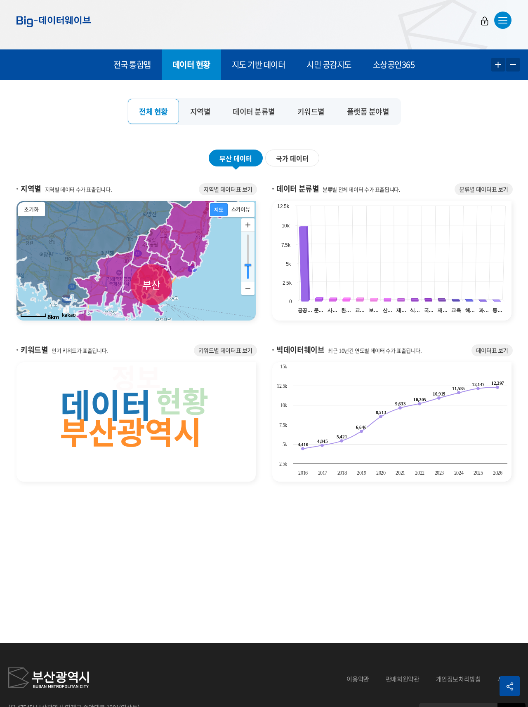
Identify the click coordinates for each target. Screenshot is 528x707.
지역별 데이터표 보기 (227, 189)
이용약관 (357, 679)
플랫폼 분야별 (368, 111)
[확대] (248, 225)
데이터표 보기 (492, 350)
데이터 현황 (191, 64)
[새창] (48, 679)
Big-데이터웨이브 (53, 21)
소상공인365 (394, 64)
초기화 (31, 209)
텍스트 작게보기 (513, 65)
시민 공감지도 (328, 64)
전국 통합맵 (132, 64)
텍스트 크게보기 (498, 65)
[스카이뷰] (241, 209)
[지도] (219, 209)
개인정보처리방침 (458, 679)
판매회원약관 (403, 679)
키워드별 (311, 111)
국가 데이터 (292, 158)
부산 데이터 (235, 158)
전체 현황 (153, 111)
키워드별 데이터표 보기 (225, 350)
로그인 (484, 21)
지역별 (200, 111)
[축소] (248, 288)
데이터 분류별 (254, 111)
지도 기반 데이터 (258, 64)
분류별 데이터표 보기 (483, 189)
